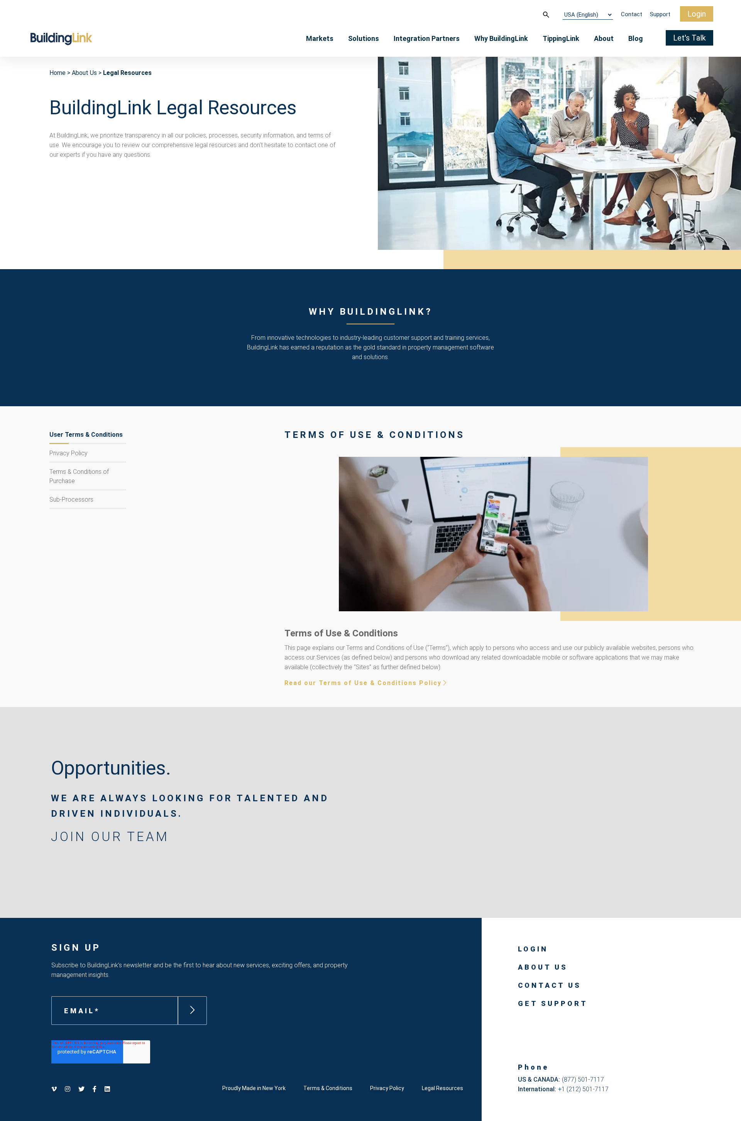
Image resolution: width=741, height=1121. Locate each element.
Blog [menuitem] (635, 38)
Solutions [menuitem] (363, 38)
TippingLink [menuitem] (561, 38)
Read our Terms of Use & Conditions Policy (363, 683)
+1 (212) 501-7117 (583, 1089)
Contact (631, 14)
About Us (84, 72)
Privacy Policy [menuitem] (387, 1088)
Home (57, 72)
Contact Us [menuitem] (549, 985)
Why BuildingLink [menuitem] (501, 38)
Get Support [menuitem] (553, 1003)
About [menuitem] (604, 38)
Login (696, 14)
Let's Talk (689, 37)
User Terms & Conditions (86, 434)
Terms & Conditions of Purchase (79, 476)
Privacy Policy (68, 453)
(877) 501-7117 (583, 1079)
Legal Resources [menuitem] (442, 1088)
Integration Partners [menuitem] (427, 38)
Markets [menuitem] (319, 38)
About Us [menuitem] (543, 967)
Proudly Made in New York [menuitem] (254, 1088)
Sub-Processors (71, 499)
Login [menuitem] (533, 949)
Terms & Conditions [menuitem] (327, 1088)
